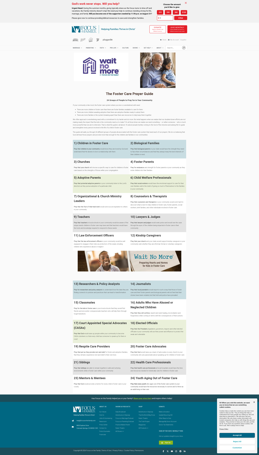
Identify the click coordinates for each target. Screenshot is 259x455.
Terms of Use (106, 450)
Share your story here (142, 398)
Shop (140, 407)
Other (180, 18)
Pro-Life (113, 48)
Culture (125, 48)
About (159, 48)
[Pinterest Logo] (180, 451)
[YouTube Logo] (172, 451)
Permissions (139, 450)
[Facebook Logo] (163, 451)
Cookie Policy (129, 450)
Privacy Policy (117, 450)
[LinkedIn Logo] (185, 451)
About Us (102, 407)
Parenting (90, 48)
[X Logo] (168, 451)
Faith (102, 48)
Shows (135, 48)
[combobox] (173, 47)
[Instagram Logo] (176, 451)
